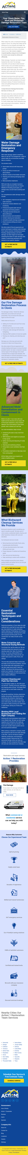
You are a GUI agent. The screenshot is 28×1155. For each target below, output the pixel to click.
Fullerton (5, 1046)
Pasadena (5, 1053)
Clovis (4, 1055)
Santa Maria (18, 1042)
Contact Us (4, 1130)
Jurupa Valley (18, 1044)
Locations (4, 1136)
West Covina (18, 1053)
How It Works (4, 1108)
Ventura (17, 1046)
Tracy (16, 1061)
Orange (5, 1044)
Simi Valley (6, 1057)
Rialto (16, 1055)
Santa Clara (6, 1051)
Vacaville (17, 1057)
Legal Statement (16, 1150)
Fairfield (5, 1059)
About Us (3, 1127)
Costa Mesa (18, 1049)
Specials (3, 1120)
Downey (17, 1051)
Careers (3, 1139)
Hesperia (17, 1059)
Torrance (5, 1049)
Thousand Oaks (7, 1061)
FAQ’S (2, 1117)
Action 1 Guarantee (6, 1111)
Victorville (5, 1042)
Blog (2, 1133)
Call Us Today (13, 26)
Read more (9, 795)
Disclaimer (16, 1152)
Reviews (3, 1114)
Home (6, 34)
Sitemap (3, 1142)
